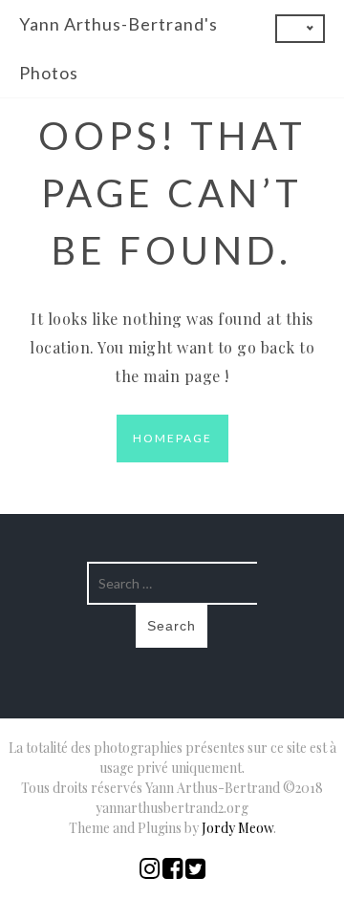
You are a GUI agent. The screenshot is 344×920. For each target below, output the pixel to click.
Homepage (172, 438)
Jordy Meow (237, 828)
